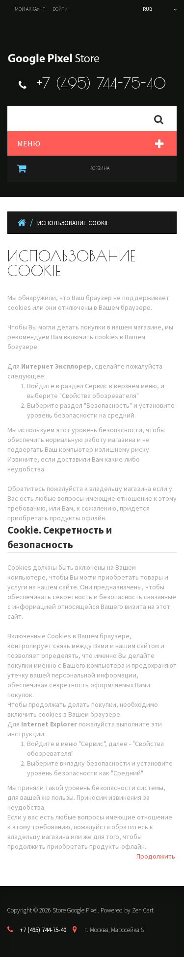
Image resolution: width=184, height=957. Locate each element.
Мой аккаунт (30, 9)
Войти (60, 9)
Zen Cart (143, 910)
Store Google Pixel (75, 910)
